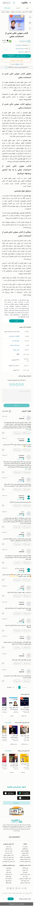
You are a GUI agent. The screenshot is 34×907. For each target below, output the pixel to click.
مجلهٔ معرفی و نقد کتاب (25, 861)
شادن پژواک (16, 350)
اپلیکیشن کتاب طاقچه (25, 857)
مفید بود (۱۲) (27, 630)
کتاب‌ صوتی (25, 870)
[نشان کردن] (30, 28)
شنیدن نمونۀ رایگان (23, 41)
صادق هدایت (8, 868)
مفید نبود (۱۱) (17, 433)
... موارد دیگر (16, 803)
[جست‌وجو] (14, 3)
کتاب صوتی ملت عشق (8, 857)
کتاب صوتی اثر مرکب (8, 859)
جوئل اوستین (15, 341)
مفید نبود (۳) (17, 527)
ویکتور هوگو (8, 883)
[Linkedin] (16, 888)
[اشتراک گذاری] (30, 17)
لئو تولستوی (8, 880)
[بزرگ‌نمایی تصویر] (11, 29)
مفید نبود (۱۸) (17, 505)
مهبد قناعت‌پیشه (14, 345)
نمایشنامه (25, 872)
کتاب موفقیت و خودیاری (25, 878)
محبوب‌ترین (5, 411)
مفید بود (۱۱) (26, 663)
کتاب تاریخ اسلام (25, 880)
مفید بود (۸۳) (26, 472)
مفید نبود (17, 562)
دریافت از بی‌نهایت (15, 60)
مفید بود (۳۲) (27, 562)
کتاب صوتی (24, 12)
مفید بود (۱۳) (27, 613)
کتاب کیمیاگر (8, 849)
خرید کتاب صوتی (16, 56)
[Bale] (25, 888)
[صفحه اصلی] (24, 2)
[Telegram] (22, 888)
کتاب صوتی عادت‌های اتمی (8, 861)
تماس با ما (25, 846)
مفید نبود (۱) (17, 613)
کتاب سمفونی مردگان (8, 855)
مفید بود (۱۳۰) (26, 450)
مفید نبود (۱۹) (17, 489)
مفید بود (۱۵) (27, 596)
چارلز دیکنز (8, 872)
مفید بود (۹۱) (27, 489)
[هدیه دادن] (30, 23)
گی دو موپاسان (8, 874)
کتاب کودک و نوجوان (25, 883)
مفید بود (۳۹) (27, 544)
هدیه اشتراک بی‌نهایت (25, 859)
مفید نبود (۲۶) (17, 450)
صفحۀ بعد (9, 687)
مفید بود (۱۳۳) (26, 433)
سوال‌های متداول (25, 851)
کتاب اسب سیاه (8, 851)
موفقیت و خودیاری (5, 12)
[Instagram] (7, 888)
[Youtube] (19, 888)
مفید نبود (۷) (17, 472)
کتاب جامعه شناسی (25, 874)
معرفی (27, 8)
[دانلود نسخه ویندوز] (23, 798)
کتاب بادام (8, 846)
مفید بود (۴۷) (27, 527)
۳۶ (13, 687)
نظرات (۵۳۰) (7, 8)
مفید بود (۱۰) (27, 647)
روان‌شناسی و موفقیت (16, 12)
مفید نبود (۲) (17, 544)
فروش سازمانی (25, 853)
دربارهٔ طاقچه (25, 849)
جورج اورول (8, 876)
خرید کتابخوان (25, 855)
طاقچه (30, 12)
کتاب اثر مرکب (8, 853)
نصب (16, 321)
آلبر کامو (9, 870)
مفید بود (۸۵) (27, 505)
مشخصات (18, 8)
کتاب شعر (25, 876)
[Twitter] (13, 888)
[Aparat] (10, 888)
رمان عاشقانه (25, 868)
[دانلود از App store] (9, 793)
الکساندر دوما (9, 878)
